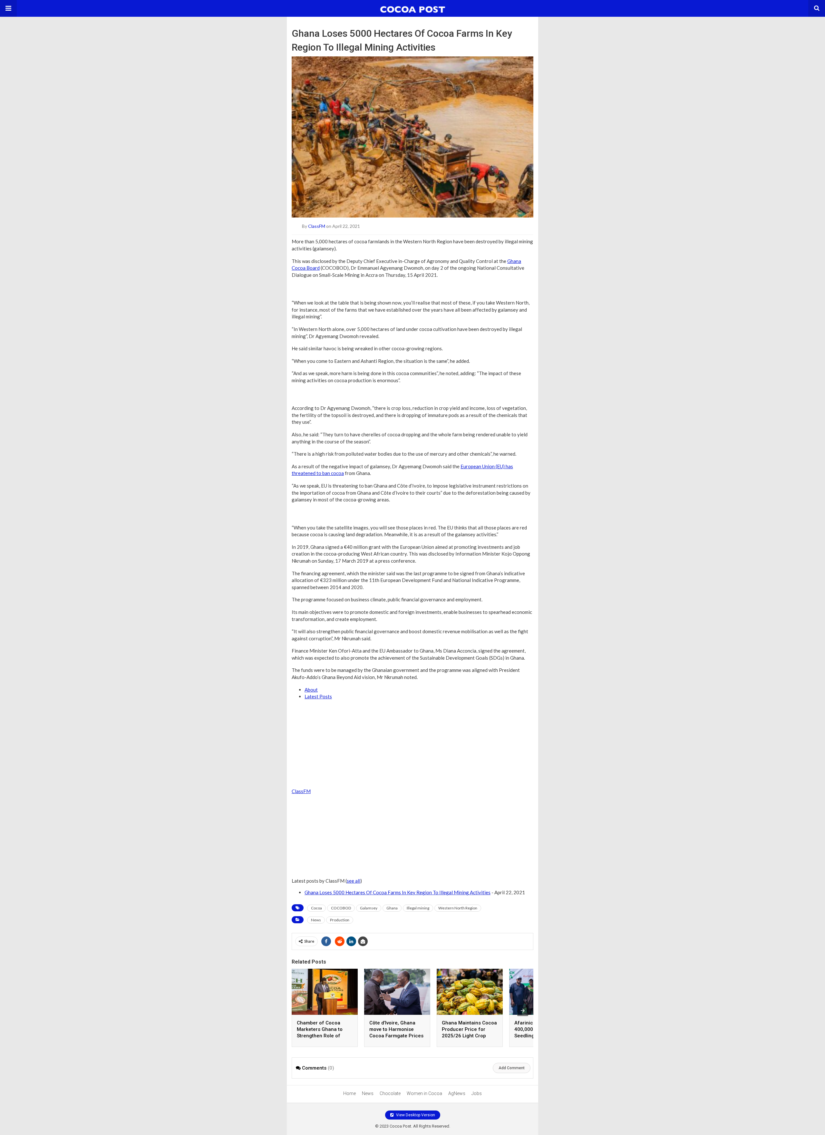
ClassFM (316, 226)
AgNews (456, 1093)
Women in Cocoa (424, 1093)
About (311, 690)
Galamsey (368, 908)
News (316, 919)
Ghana (392, 908)
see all (353, 881)
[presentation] (522, 1010)
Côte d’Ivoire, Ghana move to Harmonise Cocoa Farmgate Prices (396, 1029)
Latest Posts (318, 696)
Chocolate (390, 1093)
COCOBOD (341, 908)
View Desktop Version (415, 1115)
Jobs (476, 1093)
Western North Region (457, 908)
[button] (8, 8)
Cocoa (316, 908)
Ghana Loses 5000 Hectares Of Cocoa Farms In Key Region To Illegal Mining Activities (397, 892)
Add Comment (512, 1068)
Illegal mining (418, 908)
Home (349, 1093)
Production (339, 919)
